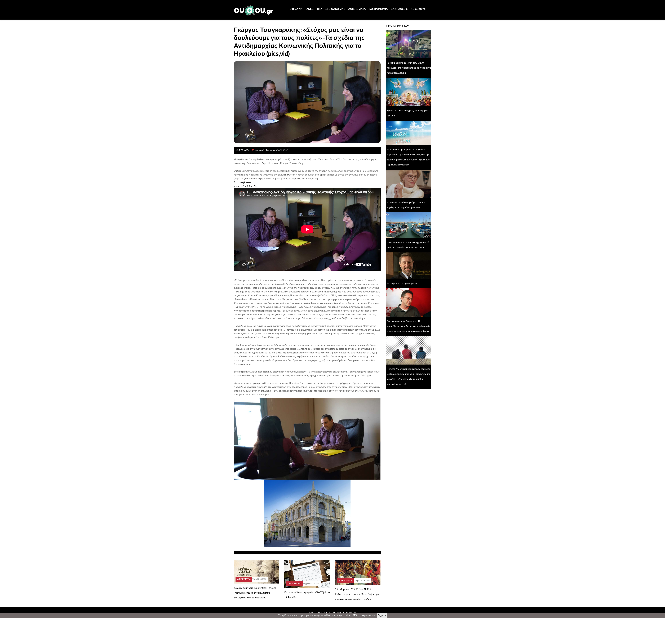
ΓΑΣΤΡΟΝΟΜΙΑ (378, 9)
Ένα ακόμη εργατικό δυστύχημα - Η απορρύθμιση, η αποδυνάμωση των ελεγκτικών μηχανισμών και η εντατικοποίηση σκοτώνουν (408, 326)
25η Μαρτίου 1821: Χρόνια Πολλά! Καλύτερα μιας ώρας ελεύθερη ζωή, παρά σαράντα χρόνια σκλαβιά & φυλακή (357, 594)
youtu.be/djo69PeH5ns (246, 186)
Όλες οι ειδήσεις (323, 612)
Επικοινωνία (351, 612)
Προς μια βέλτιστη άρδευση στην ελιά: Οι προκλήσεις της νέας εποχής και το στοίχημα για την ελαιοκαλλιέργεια (409, 67)
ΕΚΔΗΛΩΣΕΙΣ (399, 9)
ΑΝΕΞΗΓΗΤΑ (314, 9)
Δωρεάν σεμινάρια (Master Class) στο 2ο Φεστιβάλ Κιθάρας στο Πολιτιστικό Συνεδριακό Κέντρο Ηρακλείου (255, 592)
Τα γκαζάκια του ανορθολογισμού (402, 283)
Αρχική (311, 612)
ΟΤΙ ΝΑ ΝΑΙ (296, 9)
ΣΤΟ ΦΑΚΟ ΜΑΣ (335, 9)
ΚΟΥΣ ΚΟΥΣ (418, 9)
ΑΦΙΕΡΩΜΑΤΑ (357, 9)
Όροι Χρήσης (338, 612)
